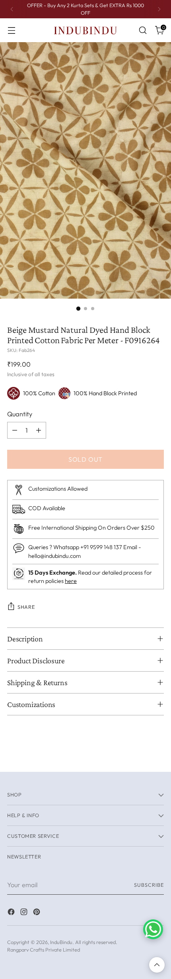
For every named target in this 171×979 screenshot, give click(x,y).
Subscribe (149, 885)
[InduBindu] (85, 30)
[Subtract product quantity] (15, 430)
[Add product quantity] (38, 430)
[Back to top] (157, 965)
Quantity (19, 414)
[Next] (159, 9)
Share (26, 607)
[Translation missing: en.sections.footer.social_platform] (12, 913)
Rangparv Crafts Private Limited (43, 949)
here (71, 581)
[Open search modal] (142, 30)
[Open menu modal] (11, 30)
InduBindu (61, 942)
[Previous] (12, 9)
